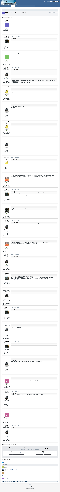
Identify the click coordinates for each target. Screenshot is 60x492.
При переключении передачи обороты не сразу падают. (11, 472)
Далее (9, 17)
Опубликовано (15, 20)
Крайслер (15, 13)
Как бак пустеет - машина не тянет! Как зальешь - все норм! (12, 469)
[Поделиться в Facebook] (3, 462)
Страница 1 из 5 (15, 17)
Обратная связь (28, 486)
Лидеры (12, 7)
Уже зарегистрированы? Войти (47, 1)
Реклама (32, 486)
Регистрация (56, 1)
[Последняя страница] (11, 17)
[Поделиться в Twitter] (2, 462)
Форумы (2, 7)
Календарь (7, 7)
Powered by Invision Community (30, 488)
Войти (43, 454)
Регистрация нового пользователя (16, 454)
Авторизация (49, 12)
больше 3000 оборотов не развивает (9, 466)
